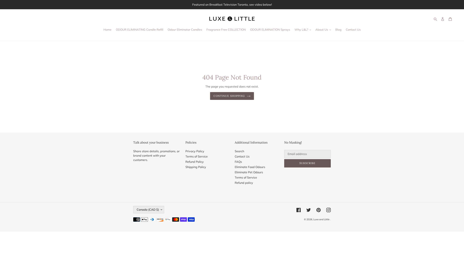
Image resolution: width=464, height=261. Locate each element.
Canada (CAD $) (148, 209)
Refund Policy (194, 161)
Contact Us (242, 156)
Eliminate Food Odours (250, 167)
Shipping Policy (195, 167)
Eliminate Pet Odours (249, 172)
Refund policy (244, 183)
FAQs (238, 161)
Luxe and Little (321, 219)
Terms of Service (196, 156)
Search (239, 151)
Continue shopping (229, 96)
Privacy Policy (194, 151)
